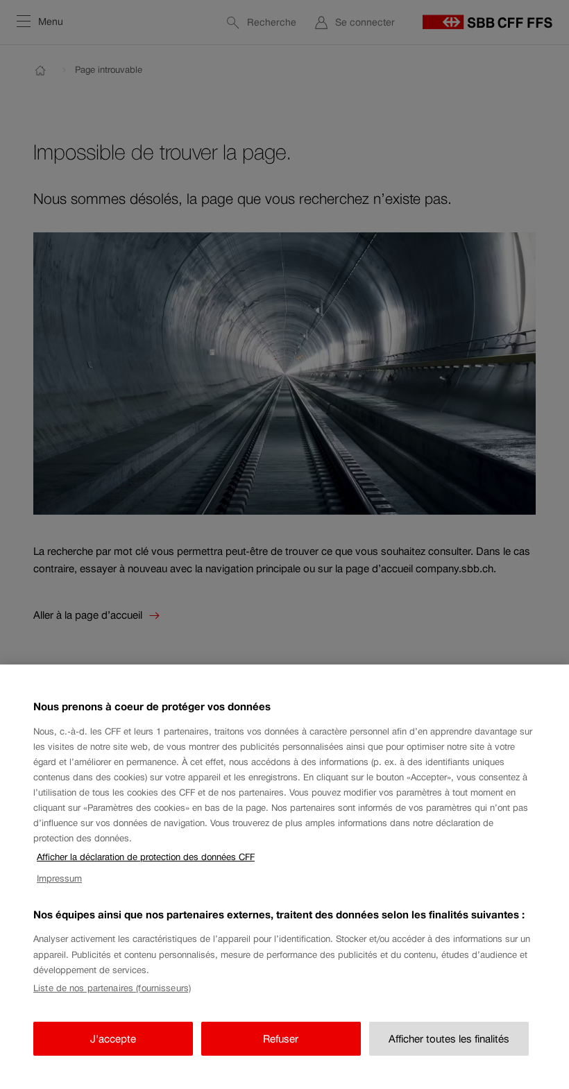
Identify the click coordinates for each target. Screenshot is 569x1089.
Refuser (280, 1039)
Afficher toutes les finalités (449, 1039)
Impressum (59, 878)
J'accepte (113, 1039)
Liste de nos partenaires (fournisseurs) (112, 988)
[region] (284, 876)
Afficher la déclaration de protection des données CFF (146, 857)
